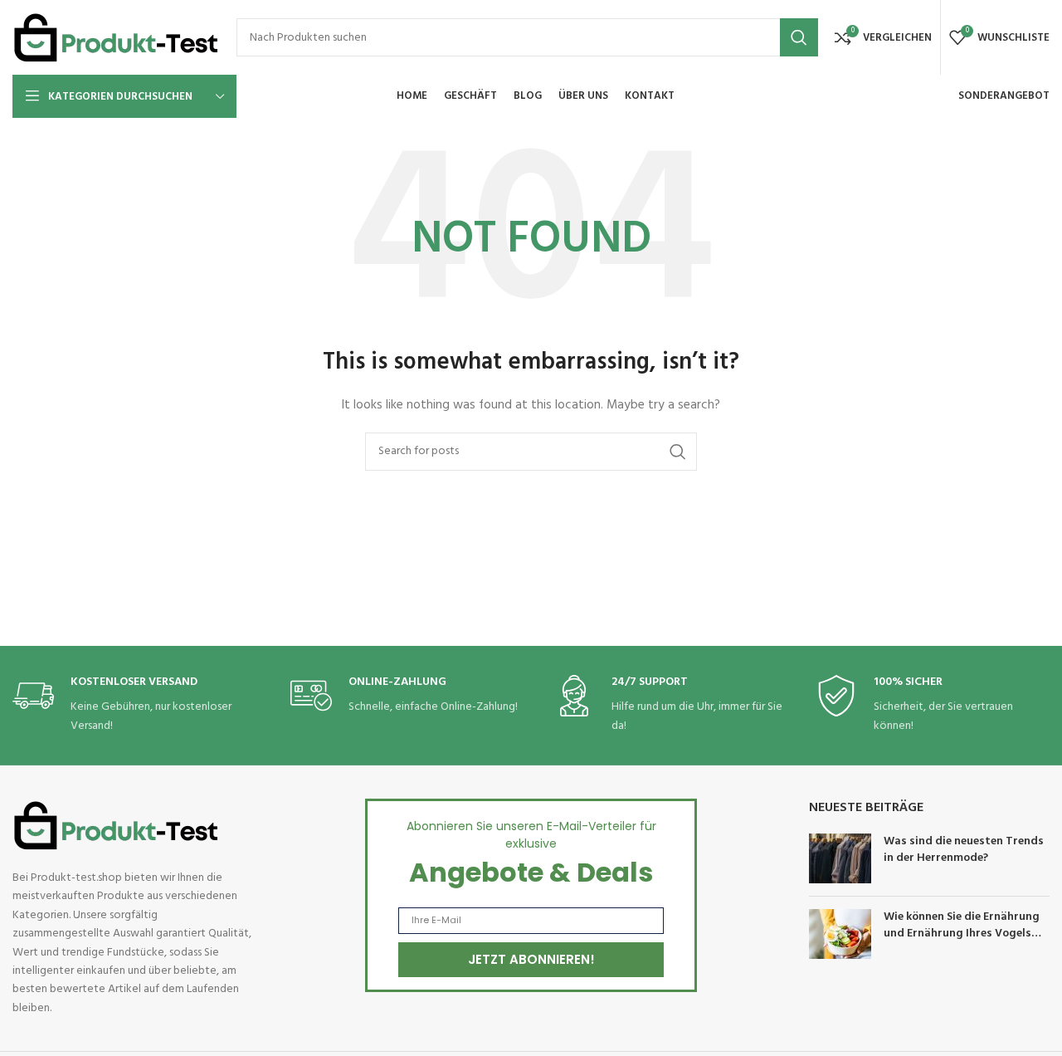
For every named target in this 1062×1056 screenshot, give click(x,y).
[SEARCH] (799, 37)
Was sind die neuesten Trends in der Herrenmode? (964, 850)
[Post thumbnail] (840, 858)
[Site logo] (116, 37)
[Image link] (116, 825)
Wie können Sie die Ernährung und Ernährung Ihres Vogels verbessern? (962, 933)
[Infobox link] (136, 705)
